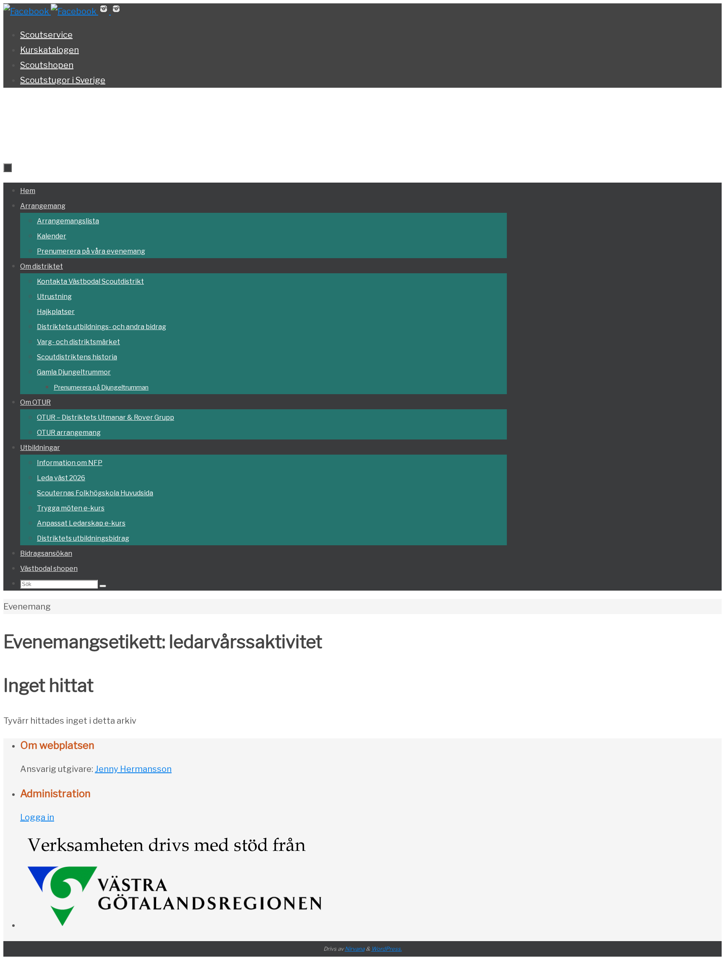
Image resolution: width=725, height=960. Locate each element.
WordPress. (386, 948)
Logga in (37, 817)
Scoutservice (46, 35)
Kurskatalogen (49, 50)
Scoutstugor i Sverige (62, 80)
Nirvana (355, 948)
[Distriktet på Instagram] (104, 11)
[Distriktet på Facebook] (27, 11)
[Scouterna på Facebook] (74, 11)
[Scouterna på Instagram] (116, 11)
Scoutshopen (46, 65)
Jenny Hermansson (133, 769)
